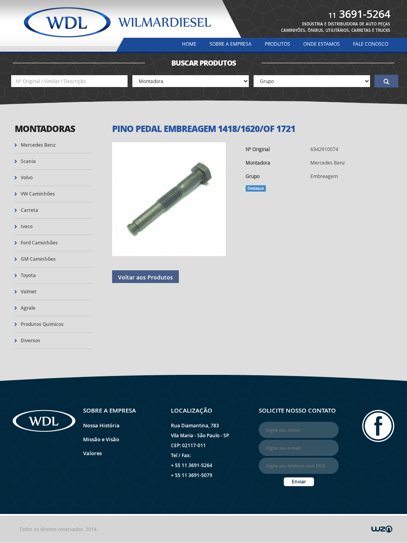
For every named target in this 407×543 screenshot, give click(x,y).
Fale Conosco (370, 44)
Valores (92, 453)
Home (189, 44)
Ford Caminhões (39, 242)
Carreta (29, 210)
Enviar (299, 481)
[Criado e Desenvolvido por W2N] (381, 528)
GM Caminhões (38, 259)
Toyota (28, 275)
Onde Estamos (321, 44)
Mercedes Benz (38, 145)
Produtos (277, 44)
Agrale (28, 307)
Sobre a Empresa (230, 44)
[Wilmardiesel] (117, 23)
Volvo (27, 177)
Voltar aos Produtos (145, 277)
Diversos (30, 340)
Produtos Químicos (42, 324)
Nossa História (101, 425)
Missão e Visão (101, 439)
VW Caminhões (38, 193)
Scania (28, 161)
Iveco (27, 226)
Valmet (29, 291)
